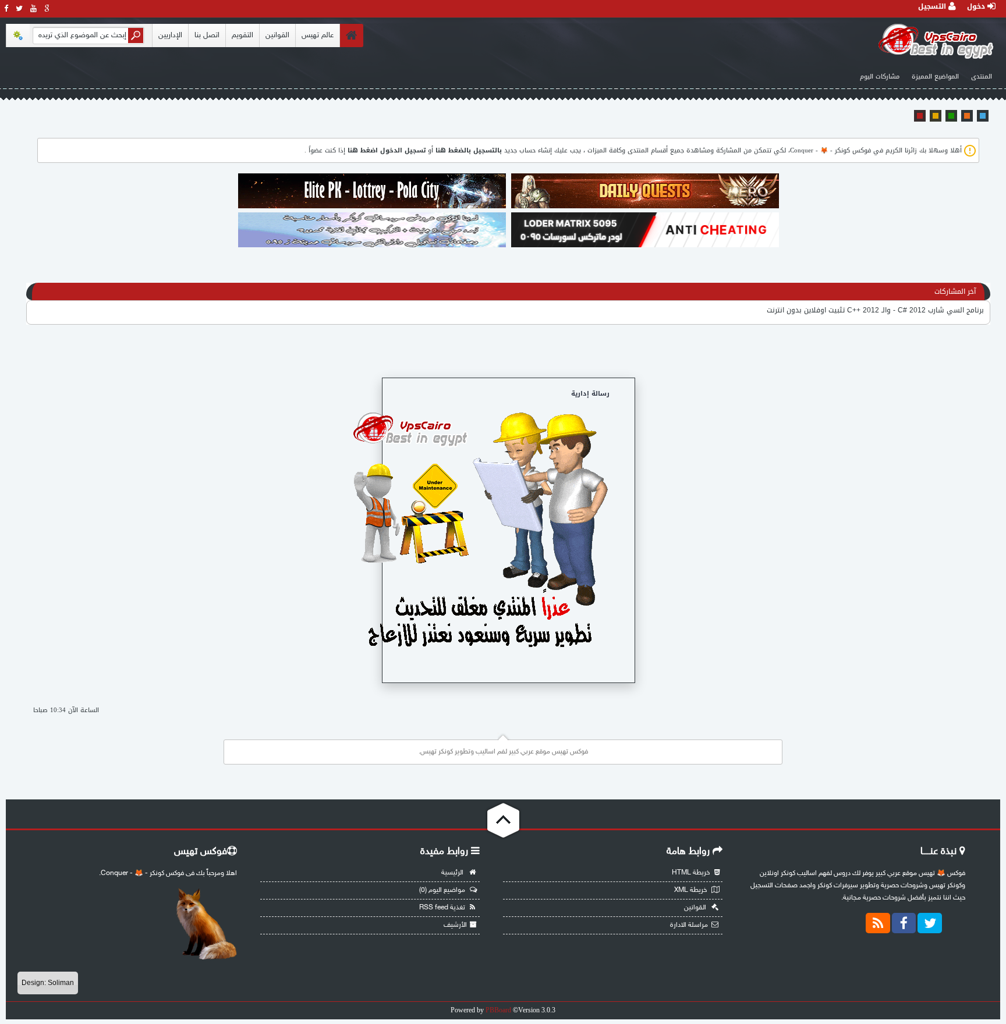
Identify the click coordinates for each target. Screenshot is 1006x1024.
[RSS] (878, 923)
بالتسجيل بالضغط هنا (468, 150)
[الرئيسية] (351, 35)
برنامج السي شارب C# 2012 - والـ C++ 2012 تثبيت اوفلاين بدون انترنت (875, 310)
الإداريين (170, 35)
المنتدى (981, 76)
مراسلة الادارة (689, 925)
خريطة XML (691, 890)
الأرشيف (455, 925)
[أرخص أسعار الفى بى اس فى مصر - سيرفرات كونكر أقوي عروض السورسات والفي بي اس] (372, 246)
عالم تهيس (318, 35)
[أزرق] (983, 116)
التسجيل (933, 6)
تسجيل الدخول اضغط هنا (387, 150)
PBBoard (498, 1010)
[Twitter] (930, 923)
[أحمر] (920, 116)
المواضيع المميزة (935, 76)
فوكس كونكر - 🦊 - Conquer (830, 150)
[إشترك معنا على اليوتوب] (33, 8)
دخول (977, 6)
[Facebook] (904, 923)
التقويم (242, 35)
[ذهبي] (935, 116)
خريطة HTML (691, 873)
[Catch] (372, 207)
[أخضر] (951, 116)
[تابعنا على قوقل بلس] (47, 8)
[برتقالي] (967, 116)
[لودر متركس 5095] (645, 246)
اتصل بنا (206, 35)
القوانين (277, 35)
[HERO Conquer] (645, 207)
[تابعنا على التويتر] (19, 8)
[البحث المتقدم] (18, 35)
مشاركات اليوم (879, 76)
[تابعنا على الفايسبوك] (6, 8)
